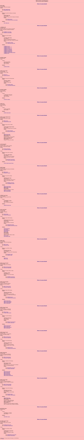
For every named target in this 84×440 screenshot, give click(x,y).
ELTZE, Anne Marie (7, 75)
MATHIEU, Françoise (7, 172)
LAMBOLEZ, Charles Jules (8, 49)
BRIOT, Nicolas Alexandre (7, 301)
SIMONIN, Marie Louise (7, 205)
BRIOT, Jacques (6, 244)
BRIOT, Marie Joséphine (7, 374)
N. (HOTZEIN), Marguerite (11, 85)
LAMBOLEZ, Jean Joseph (7, 31)
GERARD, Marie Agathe (7, 121)
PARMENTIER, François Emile (11, 434)
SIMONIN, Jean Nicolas (10, 182)
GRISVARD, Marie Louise (11, 43)
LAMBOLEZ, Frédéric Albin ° (8, 51)
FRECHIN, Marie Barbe (10, 368)
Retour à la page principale (42, 3)
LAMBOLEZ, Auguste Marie (8, 50)
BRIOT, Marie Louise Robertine (8, 375)
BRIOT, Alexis (6, 120)
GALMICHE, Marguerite (7, 149)
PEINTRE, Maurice (10, 394)
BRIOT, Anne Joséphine (7, 190)
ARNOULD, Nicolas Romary (11, 321)
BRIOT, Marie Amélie (7, 134)
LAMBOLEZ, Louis (7, 46)
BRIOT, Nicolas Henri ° (7, 303)
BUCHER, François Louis (7, 424)
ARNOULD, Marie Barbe (7, 267)
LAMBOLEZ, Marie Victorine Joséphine (9, 52)
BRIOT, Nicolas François (7, 286)
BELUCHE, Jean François (11, 159)
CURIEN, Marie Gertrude (7, 312)
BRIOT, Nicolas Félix (7, 326)
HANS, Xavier (6, 231)
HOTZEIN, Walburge (7, 99)
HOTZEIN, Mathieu (10, 84)
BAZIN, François (9, 19)
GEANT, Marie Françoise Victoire (8, 163)
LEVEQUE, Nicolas (10, 42)
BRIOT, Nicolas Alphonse (7, 302)
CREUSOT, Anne (6, 245)
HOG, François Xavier (7, 9)
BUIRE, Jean (5, 74)
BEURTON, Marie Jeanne (11, 435)
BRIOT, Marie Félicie (7, 372)
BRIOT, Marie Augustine (7, 187)
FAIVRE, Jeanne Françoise (11, 160)
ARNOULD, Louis (10, 347)
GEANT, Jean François (7, 148)
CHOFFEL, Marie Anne (10, 322)
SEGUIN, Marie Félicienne (11, 277)
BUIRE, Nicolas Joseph (7, 112)
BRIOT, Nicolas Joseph (7, 300)
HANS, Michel (6, 229)
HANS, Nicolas (6, 214)
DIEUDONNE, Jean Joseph (11, 367)
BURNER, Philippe (6, 66)
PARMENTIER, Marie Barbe (11, 297)
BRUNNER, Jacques (7, 416)
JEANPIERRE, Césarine (10, 183)
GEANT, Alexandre (10, 130)
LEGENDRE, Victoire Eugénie (8, 425)
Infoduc (3, 438)
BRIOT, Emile (6, 258)
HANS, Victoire (6, 235)
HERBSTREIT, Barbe (7, 10)
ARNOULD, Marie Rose (7, 287)
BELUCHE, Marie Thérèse (11, 131)
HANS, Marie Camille (7, 236)
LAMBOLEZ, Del (6, 53)
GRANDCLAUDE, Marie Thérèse (12, 225)
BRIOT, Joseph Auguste (7, 186)
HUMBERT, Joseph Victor (11, 276)
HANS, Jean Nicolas (7, 228)
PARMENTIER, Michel (10, 224)
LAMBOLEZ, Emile (7, 47)
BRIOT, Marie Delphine (7, 191)
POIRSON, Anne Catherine (8, 32)
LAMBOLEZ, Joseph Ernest (8, 48)
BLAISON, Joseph (10, 254)
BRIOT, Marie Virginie (7, 371)
